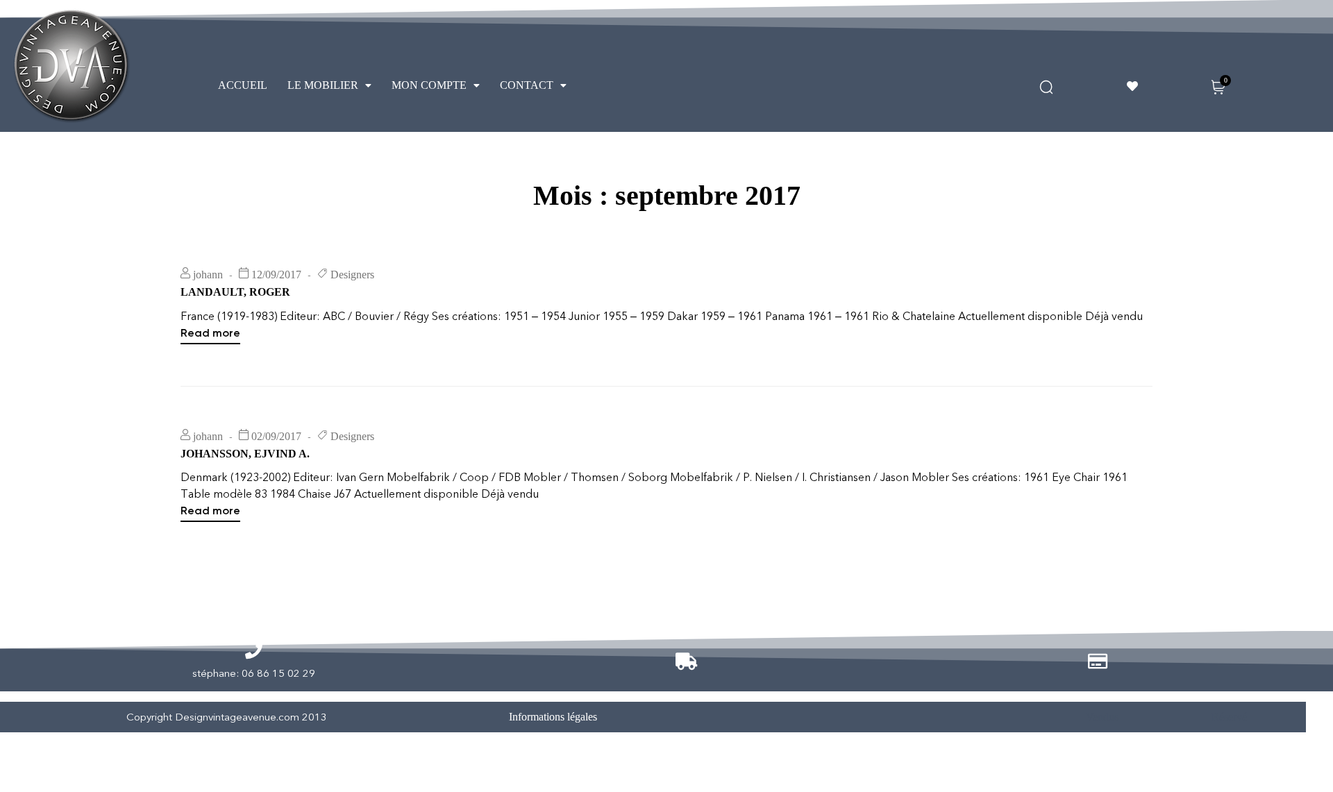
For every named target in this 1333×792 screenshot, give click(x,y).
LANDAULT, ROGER (235, 292)
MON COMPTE (429, 85)
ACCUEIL (242, 85)
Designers (352, 274)
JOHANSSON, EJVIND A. (245, 454)
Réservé (1229, 717)
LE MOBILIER (322, 85)
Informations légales (553, 717)
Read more (210, 332)
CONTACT (526, 85)
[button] (329, 85)
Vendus (1102, 717)
